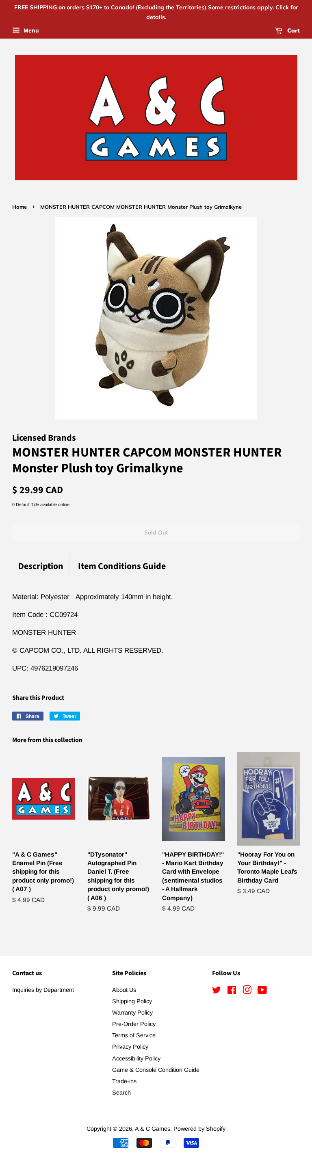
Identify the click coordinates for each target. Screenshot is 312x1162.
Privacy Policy (130, 1046)
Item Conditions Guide (122, 566)
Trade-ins (124, 1081)
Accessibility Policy (136, 1058)
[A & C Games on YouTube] (262, 991)
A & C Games (152, 1128)
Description (40, 566)
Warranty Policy (132, 1012)
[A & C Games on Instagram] (247, 991)
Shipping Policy (132, 1001)
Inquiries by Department (43, 990)
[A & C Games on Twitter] (216, 991)
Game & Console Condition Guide (155, 1070)
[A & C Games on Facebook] (231, 991)
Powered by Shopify (199, 1128)
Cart (293, 30)
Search (121, 1092)
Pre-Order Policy (134, 1024)
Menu (30, 30)
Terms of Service (134, 1035)
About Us (124, 990)
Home (19, 206)
